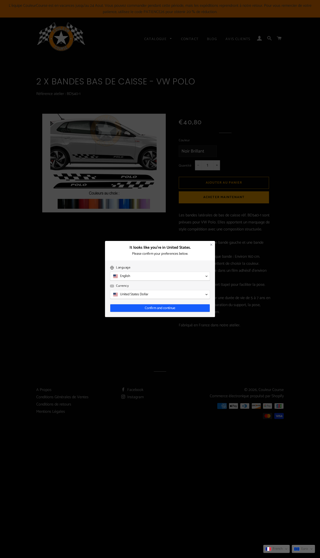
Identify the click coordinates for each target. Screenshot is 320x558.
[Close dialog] (211, 244)
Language (123, 267)
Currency (122, 286)
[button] (276, 549)
